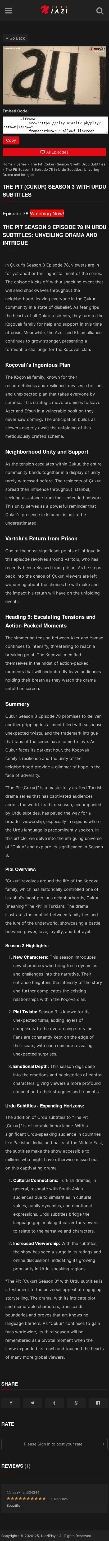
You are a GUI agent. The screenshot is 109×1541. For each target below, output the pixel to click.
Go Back (16, 38)
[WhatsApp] (76, 1403)
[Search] (100, 10)
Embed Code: (16, 110)
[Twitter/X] (32, 1403)
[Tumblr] (54, 1403)
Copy (11, 140)
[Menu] (8, 10)
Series (21, 164)
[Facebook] (10, 1403)
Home (7, 164)
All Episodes (57, 152)
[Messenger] (98, 1403)
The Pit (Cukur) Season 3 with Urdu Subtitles (68, 164)
